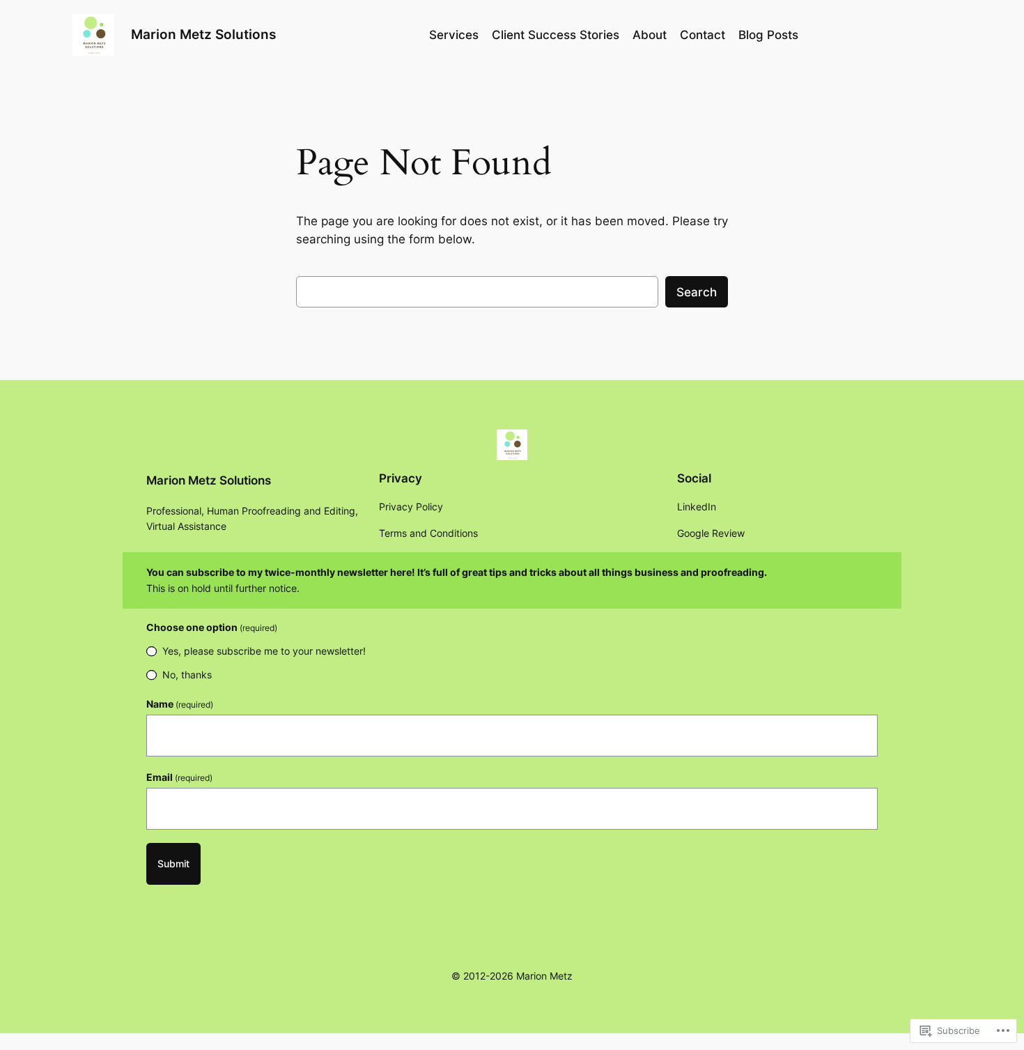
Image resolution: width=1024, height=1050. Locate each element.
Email (179, 777)
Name (179, 704)
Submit (173, 863)
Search (696, 292)
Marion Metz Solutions (203, 34)
